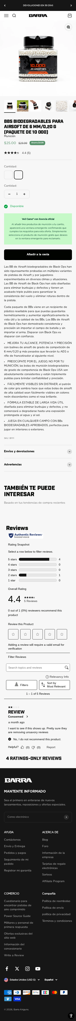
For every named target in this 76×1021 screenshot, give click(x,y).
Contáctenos (12, 840)
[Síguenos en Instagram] (27, 968)
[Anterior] (4, 5)
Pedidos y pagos (15, 853)
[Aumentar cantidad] (24, 194)
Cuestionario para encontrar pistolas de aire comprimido (17, 905)
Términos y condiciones (57, 921)
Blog (45, 840)
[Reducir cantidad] (9, 194)
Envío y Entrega (14, 846)
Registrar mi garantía (17, 870)
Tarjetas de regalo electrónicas (53, 866)
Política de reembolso (56, 901)
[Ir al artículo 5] (61, 106)
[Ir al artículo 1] (9, 106)
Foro (45, 846)
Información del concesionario (14, 946)
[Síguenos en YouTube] (38, 968)
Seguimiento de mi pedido (16, 861)
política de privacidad (56, 914)
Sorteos (47, 874)
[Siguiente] (71, 5)
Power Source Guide (17, 916)
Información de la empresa (53, 855)
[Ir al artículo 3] (35, 106)
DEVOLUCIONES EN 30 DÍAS (38, 5)
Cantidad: (10, 186)
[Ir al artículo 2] (22, 106)
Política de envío (53, 908)
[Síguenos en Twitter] (17, 968)
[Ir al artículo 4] (48, 106)
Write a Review (14, 955)
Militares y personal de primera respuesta (18, 925)
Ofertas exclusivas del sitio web (18, 936)
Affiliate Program (53, 881)
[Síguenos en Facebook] (7, 968)
